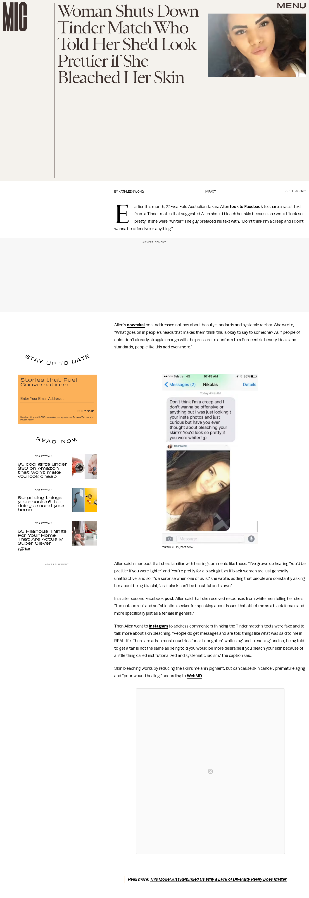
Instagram (158, 626)
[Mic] (15, 16)
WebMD (194, 676)
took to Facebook (246, 206)
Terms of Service (81, 417)
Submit (85, 410)
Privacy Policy (26, 420)
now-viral (136, 325)
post (169, 598)
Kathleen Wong (131, 191)
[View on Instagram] (210, 771)
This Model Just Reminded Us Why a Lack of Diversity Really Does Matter (218, 879)
